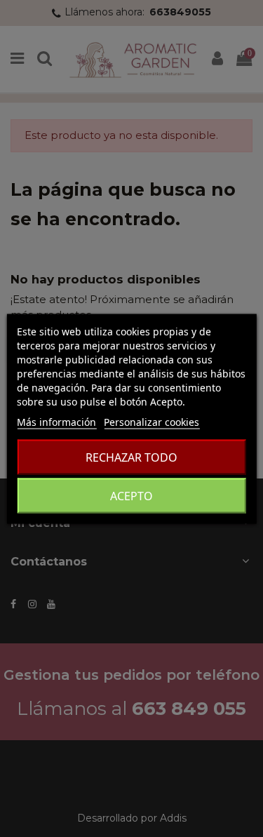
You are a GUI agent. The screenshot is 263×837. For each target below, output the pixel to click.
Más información (56, 421)
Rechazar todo (131, 456)
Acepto (131, 495)
